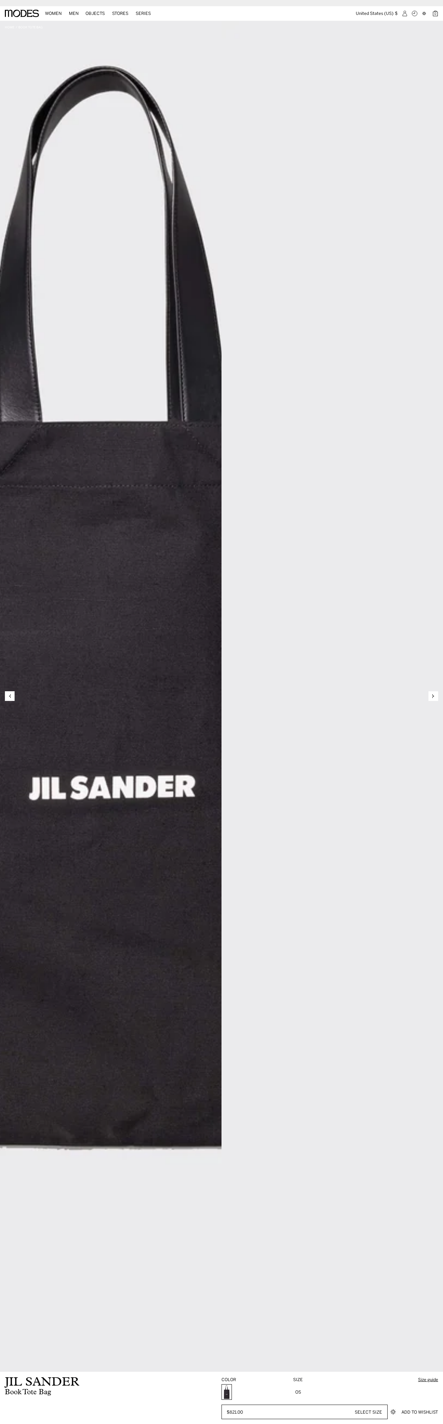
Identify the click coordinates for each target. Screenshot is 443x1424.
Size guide (428, 1379)
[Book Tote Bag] (227, 1391)
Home (9, 27)
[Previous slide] (10, 696)
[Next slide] (433, 696)
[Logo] (22, 13)
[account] (405, 13)
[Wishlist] (425, 13)
